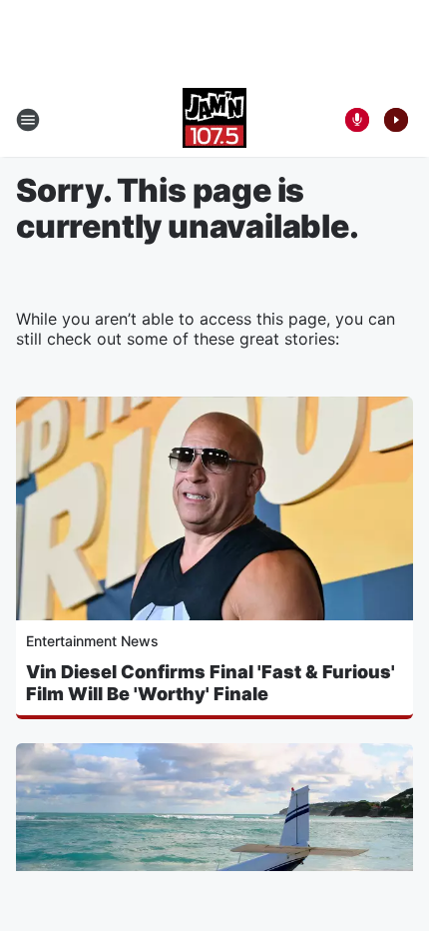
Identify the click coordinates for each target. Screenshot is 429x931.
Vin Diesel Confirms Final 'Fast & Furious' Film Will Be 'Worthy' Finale (210, 682)
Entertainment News (92, 640)
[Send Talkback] (357, 120)
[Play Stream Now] (396, 120)
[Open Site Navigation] (28, 120)
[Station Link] (214, 120)
